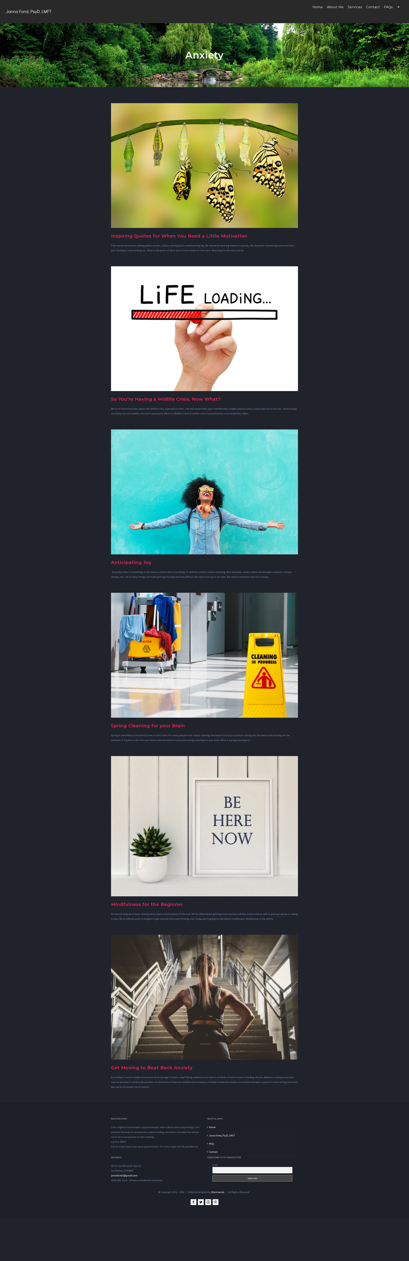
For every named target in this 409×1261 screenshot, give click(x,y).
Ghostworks (217, 1192)
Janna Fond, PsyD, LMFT (222, 1135)
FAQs (211, 1143)
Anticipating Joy (131, 562)
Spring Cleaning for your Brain (148, 725)
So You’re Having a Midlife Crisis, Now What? (166, 399)
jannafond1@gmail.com (124, 1175)
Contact (213, 1151)
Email (214, 1164)
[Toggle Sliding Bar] (398, 6)
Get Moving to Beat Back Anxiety (152, 1067)
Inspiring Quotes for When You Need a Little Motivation (179, 236)
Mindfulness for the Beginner (147, 904)
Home (212, 1127)
